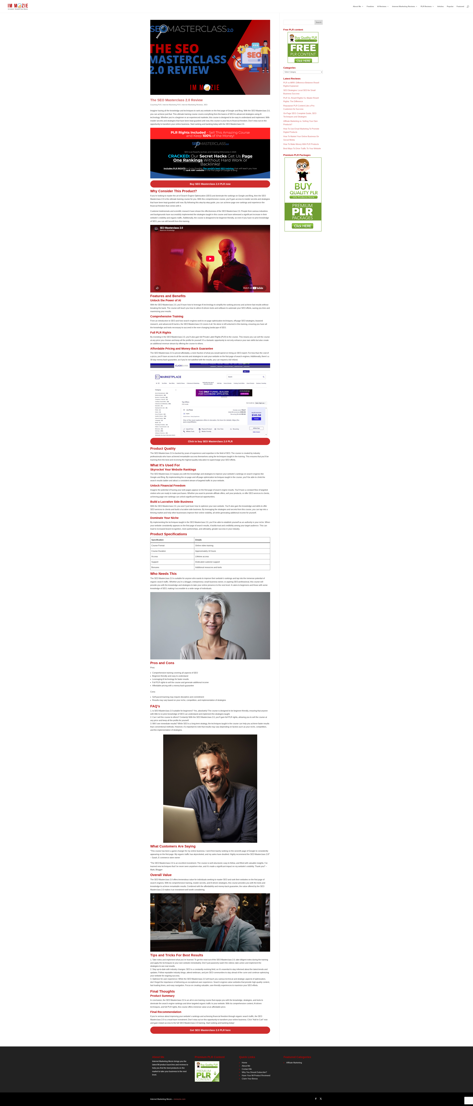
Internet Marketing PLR (171, 105)
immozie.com (179, 1099)
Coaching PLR (155, 105)
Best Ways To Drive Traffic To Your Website (302, 148)
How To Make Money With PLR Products (301, 144)
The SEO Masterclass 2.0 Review (176, 100)
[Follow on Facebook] (316, 1099)
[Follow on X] (321, 1099)
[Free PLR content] (303, 47)
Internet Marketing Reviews (192, 105)
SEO (205, 105)
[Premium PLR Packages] (303, 194)
